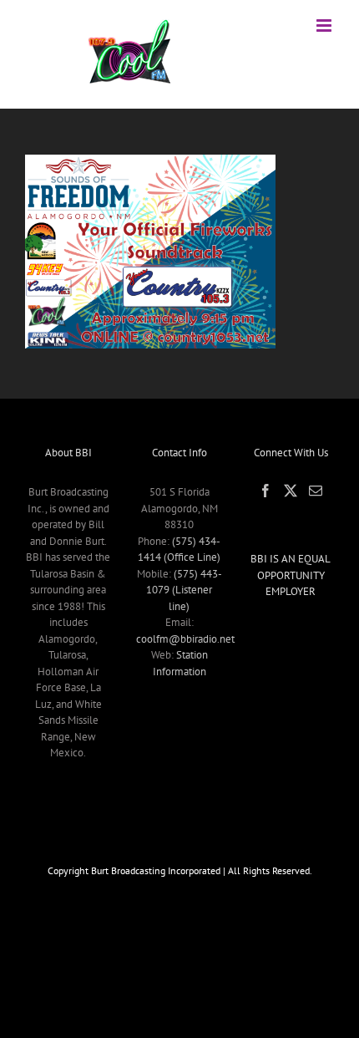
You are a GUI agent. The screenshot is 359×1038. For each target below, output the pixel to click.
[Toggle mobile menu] (325, 25)
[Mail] (315, 490)
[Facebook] (265, 490)
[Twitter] (290, 490)
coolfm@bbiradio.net (185, 639)
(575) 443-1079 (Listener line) (184, 590)
